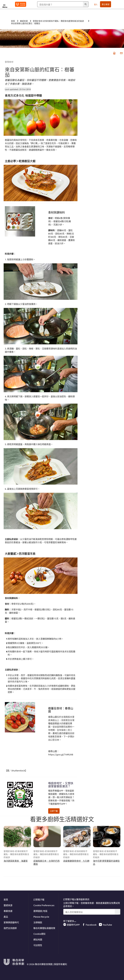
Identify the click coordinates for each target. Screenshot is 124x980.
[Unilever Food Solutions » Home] (20, 4)
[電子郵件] (121, 53)
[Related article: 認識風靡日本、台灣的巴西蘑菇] (47, 836)
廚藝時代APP (73, 924)
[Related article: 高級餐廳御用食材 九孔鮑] (77, 836)
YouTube (107, 924)
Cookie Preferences (43, 905)
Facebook (91, 924)
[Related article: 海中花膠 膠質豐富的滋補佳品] (106, 836)
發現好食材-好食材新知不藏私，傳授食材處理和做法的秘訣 (16, 854)
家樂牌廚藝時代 (11, 922)
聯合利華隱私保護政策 (44, 927)
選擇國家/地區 (40, 910)
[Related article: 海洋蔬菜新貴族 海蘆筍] (17, 836)
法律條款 (37, 922)
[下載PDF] (114, 53)
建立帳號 (105, 4)
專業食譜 (8, 910)
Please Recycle (41, 916)
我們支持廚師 (10, 927)
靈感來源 (8, 905)
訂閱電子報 (38, 899)
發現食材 (9, 61)
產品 (6, 916)
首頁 (6, 899)
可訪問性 (37, 945)
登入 (95, 4)
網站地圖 (37, 939)
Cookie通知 (39, 933)
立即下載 (54, 811)
